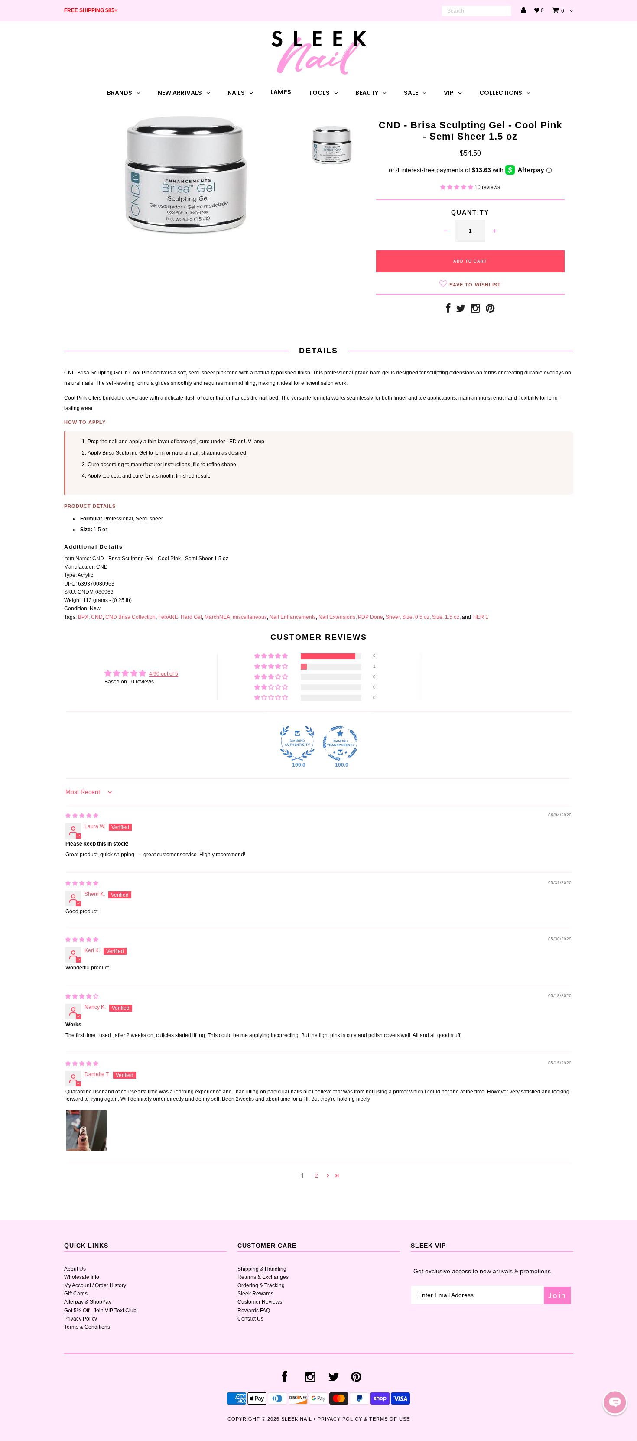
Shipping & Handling (261, 1269)
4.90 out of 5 (163, 674)
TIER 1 (480, 617)
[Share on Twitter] (460, 310)
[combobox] (476, 11)
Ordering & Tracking (261, 1285)
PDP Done (370, 617)
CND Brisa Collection (130, 617)
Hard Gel (191, 617)
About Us (75, 1269)
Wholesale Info (81, 1277)
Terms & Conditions (87, 1327)
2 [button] (316, 1176)
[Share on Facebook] (448, 310)
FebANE (168, 617)
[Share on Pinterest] (490, 310)
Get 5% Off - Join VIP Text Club (100, 1311)
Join (557, 1295)
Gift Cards (76, 1294)
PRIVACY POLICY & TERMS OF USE (364, 1418)
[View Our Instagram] (475, 310)
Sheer (393, 617)
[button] (457, 187)
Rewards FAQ (253, 1311)
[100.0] (297, 743)
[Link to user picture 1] (86, 1130)
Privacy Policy (80, 1319)
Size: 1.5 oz (445, 617)
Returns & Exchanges (263, 1277)
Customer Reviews (259, 1302)
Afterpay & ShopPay (87, 1302)
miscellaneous (250, 617)
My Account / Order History (95, 1285)
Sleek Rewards (255, 1294)
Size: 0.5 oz (415, 617)
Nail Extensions (336, 617)
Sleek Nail (296, 1418)
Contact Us (250, 1319)
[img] (81, 816)
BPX (83, 617)
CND (97, 617)
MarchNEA (217, 617)
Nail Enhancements (293, 617)
